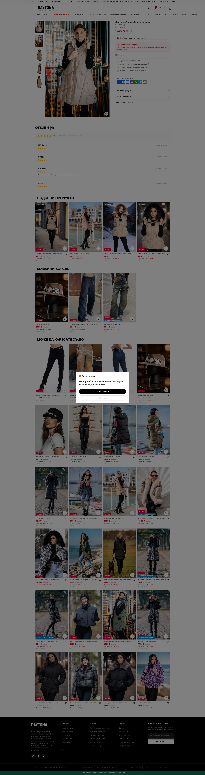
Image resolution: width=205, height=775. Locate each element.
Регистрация (102, 391)
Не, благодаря (102, 398)
